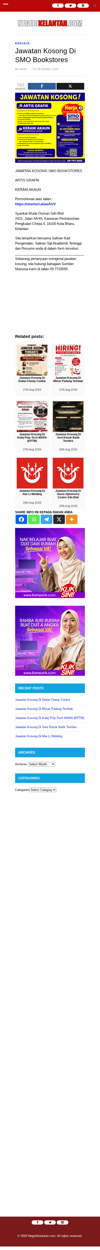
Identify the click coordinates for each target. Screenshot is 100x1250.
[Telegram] (46, 519)
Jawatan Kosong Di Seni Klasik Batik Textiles (46, 727)
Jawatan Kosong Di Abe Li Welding (38, 736)
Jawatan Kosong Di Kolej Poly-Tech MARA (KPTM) (49, 718)
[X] (59, 519)
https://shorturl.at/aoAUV (35, 204)
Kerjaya (22, 43)
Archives (21, 764)
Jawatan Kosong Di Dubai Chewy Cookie (42, 699)
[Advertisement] (50, 305)
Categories (22, 790)
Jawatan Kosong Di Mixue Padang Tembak (44, 709)
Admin (23, 69)
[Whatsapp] (34, 519)
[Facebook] (42, 86)
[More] (71, 519)
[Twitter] (70, 86)
